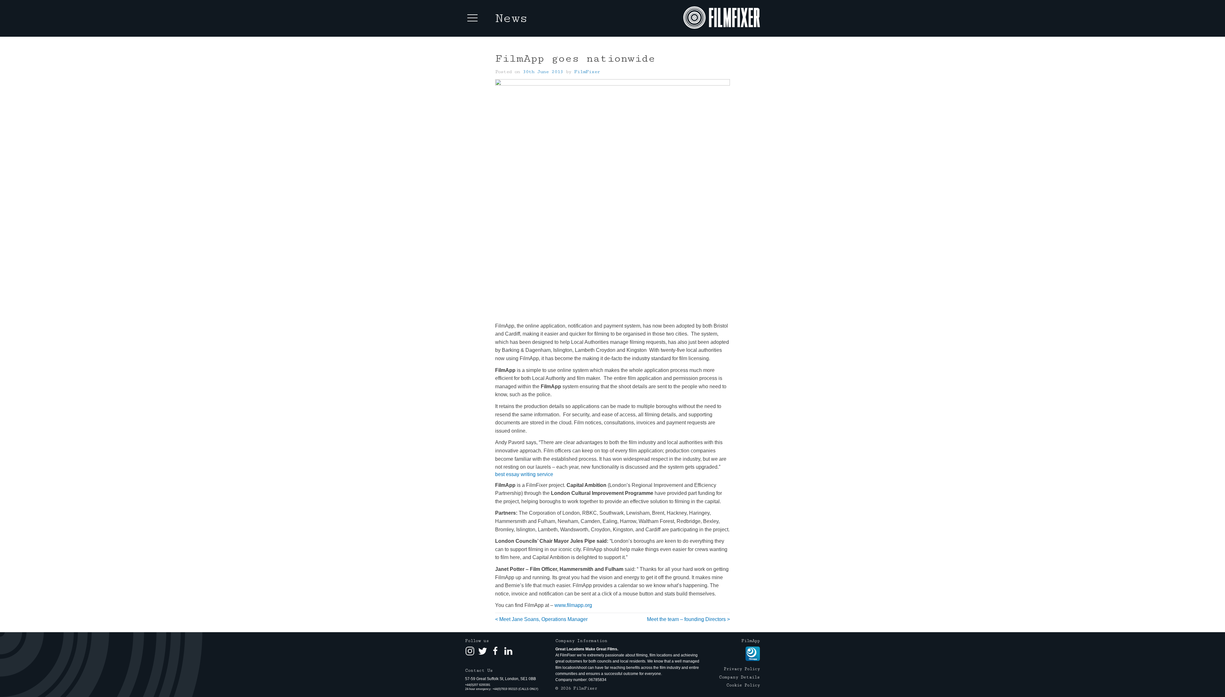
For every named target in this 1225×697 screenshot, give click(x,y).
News (511, 18)
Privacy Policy (742, 668)
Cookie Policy (743, 685)
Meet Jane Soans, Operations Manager (543, 619)
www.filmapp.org (573, 605)
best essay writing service (524, 474)
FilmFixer (587, 71)
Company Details (739, 677)
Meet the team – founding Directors (686, 619)
